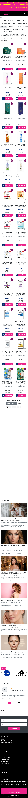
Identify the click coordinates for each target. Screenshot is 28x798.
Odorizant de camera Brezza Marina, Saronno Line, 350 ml (20, 145)
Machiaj (7, 526)
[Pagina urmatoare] (26, 407)
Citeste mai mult (6, 698)
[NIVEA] (6, 675)
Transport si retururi (5, 779)
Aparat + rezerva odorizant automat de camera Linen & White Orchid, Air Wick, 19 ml (7, 382)
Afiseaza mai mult (4, 40)
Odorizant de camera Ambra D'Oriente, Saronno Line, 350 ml (7, 145)
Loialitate (3, 774)
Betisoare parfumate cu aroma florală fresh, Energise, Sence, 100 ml (20, 87)
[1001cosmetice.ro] (6, 13)
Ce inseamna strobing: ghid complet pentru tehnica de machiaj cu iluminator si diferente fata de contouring (13, 652)
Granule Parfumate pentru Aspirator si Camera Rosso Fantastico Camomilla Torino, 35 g (7, 204)
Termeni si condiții (5, 757)
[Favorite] (22, 13)
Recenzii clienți (4, 761)
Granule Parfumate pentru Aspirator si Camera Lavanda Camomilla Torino (7, 293)
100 (19, 702)
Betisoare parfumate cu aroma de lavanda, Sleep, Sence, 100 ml (21, 117)
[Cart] (26, 13)
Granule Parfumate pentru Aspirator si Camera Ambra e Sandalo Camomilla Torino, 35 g (20, 204)
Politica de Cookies (5, 763)
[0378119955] (4, 1)
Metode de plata (5, 777)
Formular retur (4, 756)
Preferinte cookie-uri (14, 795)
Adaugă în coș (8, 69)
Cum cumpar (4, 772)
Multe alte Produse (22, 7)
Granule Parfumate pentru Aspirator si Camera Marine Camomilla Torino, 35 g (21, 263)
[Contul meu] (24, 13)
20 (20, 406)
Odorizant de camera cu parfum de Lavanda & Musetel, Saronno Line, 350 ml (7, 174)
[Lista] (19, 26)
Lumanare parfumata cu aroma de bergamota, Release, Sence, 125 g (7, 57)
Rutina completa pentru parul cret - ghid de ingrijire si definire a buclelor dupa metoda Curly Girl (14, 599)
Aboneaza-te (14, 728)
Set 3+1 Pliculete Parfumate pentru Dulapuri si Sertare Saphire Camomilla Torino (20, 323)
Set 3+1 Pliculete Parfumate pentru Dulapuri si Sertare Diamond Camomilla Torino (7, 353)
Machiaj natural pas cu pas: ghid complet (11, 625)
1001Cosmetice (4, 765)
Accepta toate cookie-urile (14, 789)
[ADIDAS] (21, 675)
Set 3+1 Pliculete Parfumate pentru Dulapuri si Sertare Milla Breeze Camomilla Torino (7, 323)
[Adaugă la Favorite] (11, 53)
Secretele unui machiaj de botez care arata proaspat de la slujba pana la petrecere (11, 519)
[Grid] (20, 26)
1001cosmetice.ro (7, 710)
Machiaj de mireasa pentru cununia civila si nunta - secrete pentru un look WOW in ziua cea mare (13, 573)
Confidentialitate (5, 759)
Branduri (4, 668)
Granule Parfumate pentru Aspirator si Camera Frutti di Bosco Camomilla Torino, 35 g (7, 233)
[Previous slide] (1, 673)
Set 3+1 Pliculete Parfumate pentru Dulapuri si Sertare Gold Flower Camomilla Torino (20, 353)
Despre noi (3, 754)
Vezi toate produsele (11, 403)
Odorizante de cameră (7, 60)
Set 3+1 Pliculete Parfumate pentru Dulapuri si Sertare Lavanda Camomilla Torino (20, 293)
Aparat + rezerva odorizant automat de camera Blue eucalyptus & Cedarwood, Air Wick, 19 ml (20, 383)
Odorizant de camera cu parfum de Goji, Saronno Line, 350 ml (20, 173)
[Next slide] (27, 673)
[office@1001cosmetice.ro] (2, 1)
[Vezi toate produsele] (23, 26)
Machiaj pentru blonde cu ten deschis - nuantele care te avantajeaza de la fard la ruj (13, 546)
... (15, 702)
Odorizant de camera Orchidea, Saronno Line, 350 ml (7, 87)
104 (11, 6)
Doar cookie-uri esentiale (14, 792)
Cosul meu (3, 776)
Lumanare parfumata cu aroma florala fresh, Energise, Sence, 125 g (20, 57)
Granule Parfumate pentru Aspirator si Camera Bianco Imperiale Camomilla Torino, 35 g (7, 263)
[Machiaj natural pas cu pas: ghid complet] (14, 617)
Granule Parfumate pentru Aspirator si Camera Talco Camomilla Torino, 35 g (21, 233)
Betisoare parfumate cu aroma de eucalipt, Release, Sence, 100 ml (7, 117)
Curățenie (1, 17)
